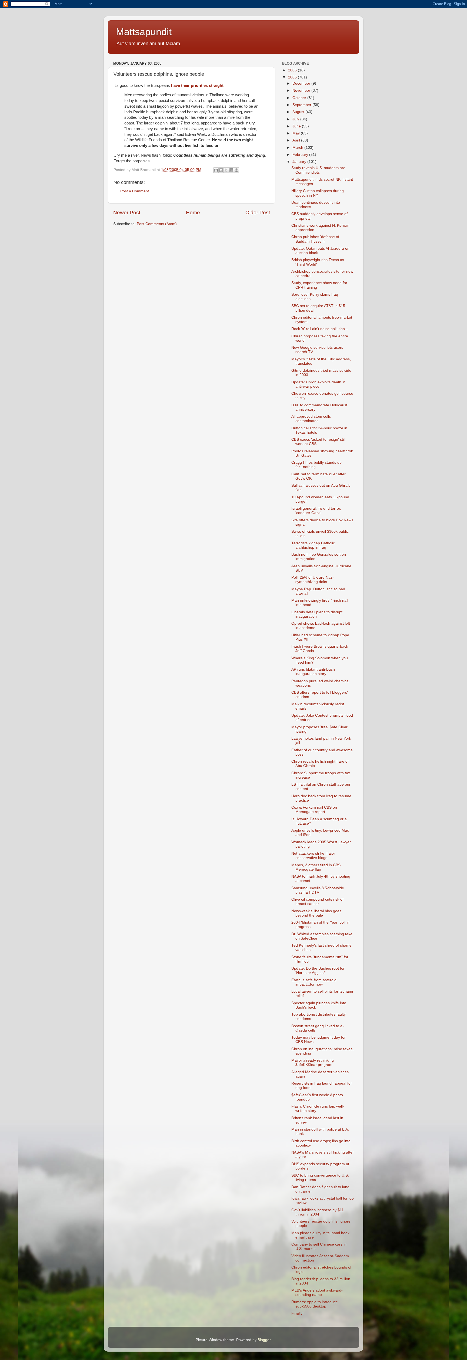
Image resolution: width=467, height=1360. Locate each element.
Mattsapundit (144, 31)
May (296, 133)
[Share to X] (226, 170)
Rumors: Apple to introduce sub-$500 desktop (314, 1304)
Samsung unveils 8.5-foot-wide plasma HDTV (317, 890)
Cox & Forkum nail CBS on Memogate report (314, 809)
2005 (293, 77)
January (299, 162)
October (299, 98)
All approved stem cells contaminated (311, 418)
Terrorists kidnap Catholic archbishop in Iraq (313, 545)
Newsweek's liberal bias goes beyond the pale (316, 913)
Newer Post (126, 212)
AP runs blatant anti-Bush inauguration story (313, 671)
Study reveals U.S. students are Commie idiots (318, 170)
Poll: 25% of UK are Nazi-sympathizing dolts (313, 579)
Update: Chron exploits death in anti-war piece (318, 384)
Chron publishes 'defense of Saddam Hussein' (315, 239)
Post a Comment (134, 191)
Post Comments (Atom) (157, 224)
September (302, 105)
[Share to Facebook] (231, 170)
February (300, 155)
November (301, 90)
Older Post (257, 212)
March (298, 148)
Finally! (297, 1313)
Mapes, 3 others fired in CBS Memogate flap (316, 867)
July (296, 119)
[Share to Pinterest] (236, 170)
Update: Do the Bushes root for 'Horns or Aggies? (318, 970)
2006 (293, 70)
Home (193, 212)
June (297, 126)
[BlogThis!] (221, 170)
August (298, 112)
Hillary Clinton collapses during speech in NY (317, 193)
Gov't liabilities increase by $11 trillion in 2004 (317, 1212)
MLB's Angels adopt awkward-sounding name (317, 1292)
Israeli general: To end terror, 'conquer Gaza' (316, 510)
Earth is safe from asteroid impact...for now (313, 982)
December (301, 83)
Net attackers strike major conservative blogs (313, 855)
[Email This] (216, 170)
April (296, 140)
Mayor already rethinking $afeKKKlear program (312, 1062)
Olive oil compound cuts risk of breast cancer (317, 901)
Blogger (264, 1340)
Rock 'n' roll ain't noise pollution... (319, 329)
